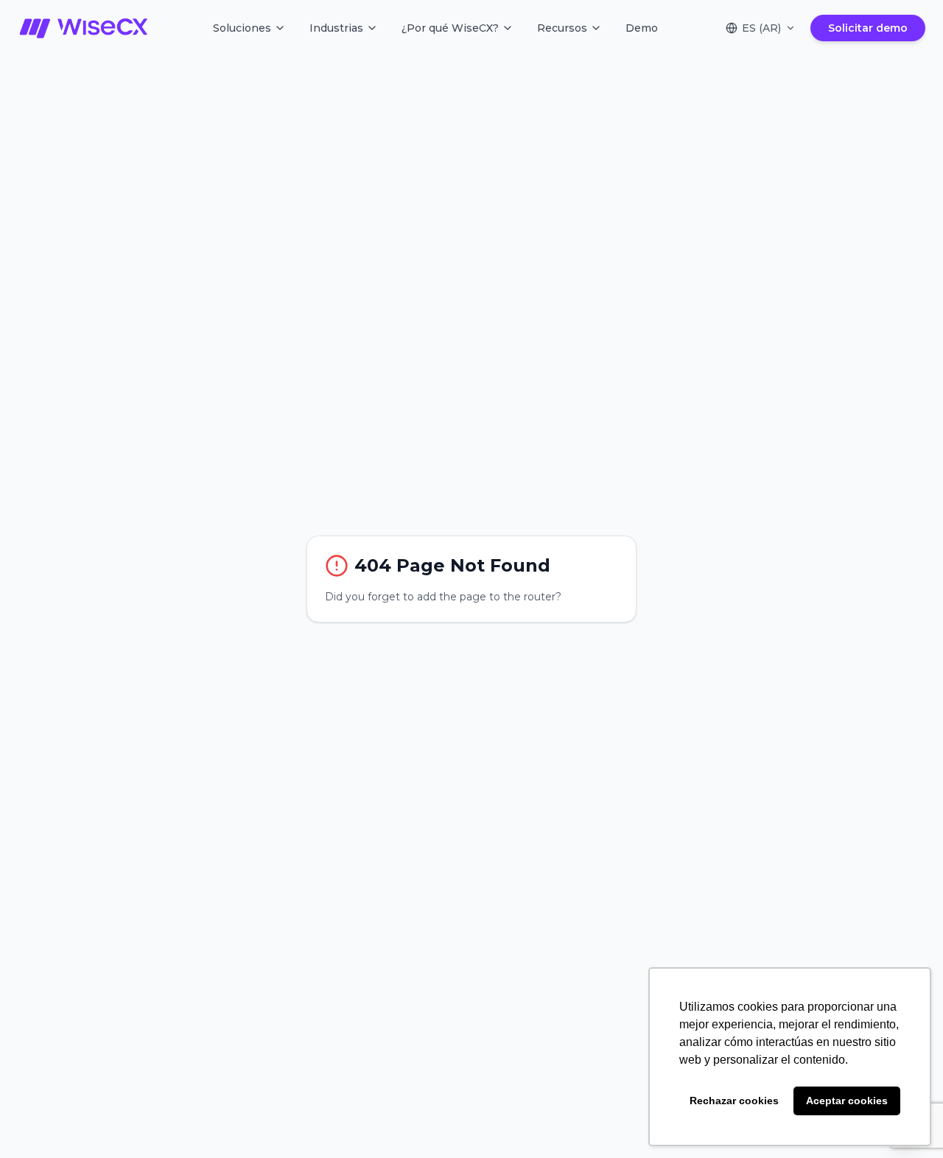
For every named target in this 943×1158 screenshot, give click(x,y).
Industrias (336, 28)
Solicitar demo (868, 28)
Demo (641, 28)
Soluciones (242, 28)
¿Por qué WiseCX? (450, 28)
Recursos (562, 28)
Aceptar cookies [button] (847, 1100)
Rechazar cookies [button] (734, 1100)
